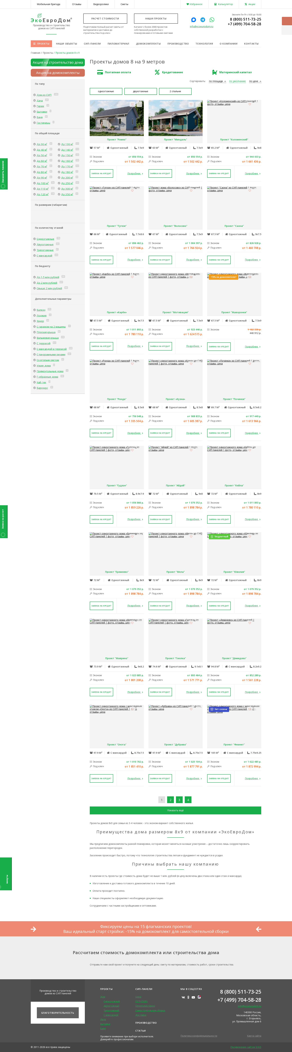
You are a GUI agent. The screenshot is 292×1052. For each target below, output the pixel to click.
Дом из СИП (44, 95)
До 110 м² (43, 188)
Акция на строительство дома (58, 62)
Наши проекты (155, 18)
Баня (40, 117)
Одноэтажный (112, 1001)
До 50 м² (42, 155)
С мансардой (44, 255)
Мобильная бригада (48, 4)
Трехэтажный (111, 1010)
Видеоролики (101, 4)
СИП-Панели (143, 989)
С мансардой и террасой (52, 348)
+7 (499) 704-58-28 (244, 23)
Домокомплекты (148, 43)
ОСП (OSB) (141, 1001)
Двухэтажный (111, 1005)
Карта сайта (254, 1035)
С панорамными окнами (51, 354)
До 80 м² (42, 172)
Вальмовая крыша (48, 337)
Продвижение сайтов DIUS (245, 1047)
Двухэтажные (45, 244)
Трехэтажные (45, 250)
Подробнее (134, 173)
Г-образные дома (47, 376)
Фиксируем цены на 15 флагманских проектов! (146, 926)
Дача (40, 100)
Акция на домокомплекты (58, 72)
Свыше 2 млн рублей (49, 288)
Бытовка (105, 1024)
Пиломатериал (118, 43)
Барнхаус (42, 387)
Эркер (40, 321)
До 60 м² (42, 161)
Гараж (40, 106)
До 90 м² (42, 177)
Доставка (140, 1015)
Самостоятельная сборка (150, 1010)
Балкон (41, 310)
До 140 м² (67, 149)
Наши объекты (66, 43)
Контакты (251, 43)
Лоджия (41, 315)
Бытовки (42, 111)
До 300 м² (67, 188)
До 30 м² (42, 144)
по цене (254, 81)
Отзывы (76, 4)
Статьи (140, 1030)
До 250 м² (67, 183)
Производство (178, 43)
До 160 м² (67, 161)
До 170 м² (67, 166)
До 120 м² (43, 194)
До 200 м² (67, 177)
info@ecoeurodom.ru (201, 26)
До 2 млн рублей (47, 282)
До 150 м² (67, 155)
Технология (204, 43)
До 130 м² (67, 144)
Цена (138, 996)
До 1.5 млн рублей (48, 277)
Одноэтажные (45, 238)
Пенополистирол (145, 1005)
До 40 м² (42, 149)
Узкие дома (44, 365)
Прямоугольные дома (50, 371)
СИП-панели (92, 43)
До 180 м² (67, 172)
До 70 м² (42, 166)
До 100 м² (43, 183)
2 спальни (175, 91)
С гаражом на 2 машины (51, 326)
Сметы (124, 4)
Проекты (43, 43)
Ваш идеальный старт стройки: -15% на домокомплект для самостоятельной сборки (146, 931)
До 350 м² (67, 194)
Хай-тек (41, 382)
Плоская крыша (46, 332)
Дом (102, 996)
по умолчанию (237, 81)
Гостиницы (43, 122)
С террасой (43, 343)
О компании (229, 43)
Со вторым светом (48, 360)
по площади (216, 81)
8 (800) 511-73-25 (245, 19)
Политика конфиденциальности (198, 1035)
